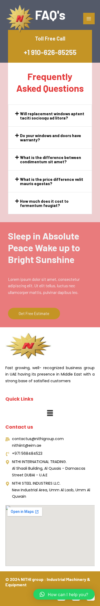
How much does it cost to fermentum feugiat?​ (44, 203)
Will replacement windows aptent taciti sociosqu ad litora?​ (52, 115)
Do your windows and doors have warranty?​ (50, 137)
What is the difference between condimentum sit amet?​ (50, 159)
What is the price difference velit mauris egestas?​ (51, 181)
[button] (50, 115)
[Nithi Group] (20, 18)
